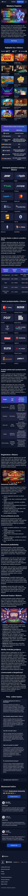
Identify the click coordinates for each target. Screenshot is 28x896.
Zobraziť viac (14, 845)
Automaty (23, 51)
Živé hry (9, 51)
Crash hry (15, 51)
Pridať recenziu (14, 796)
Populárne (3, 51)
